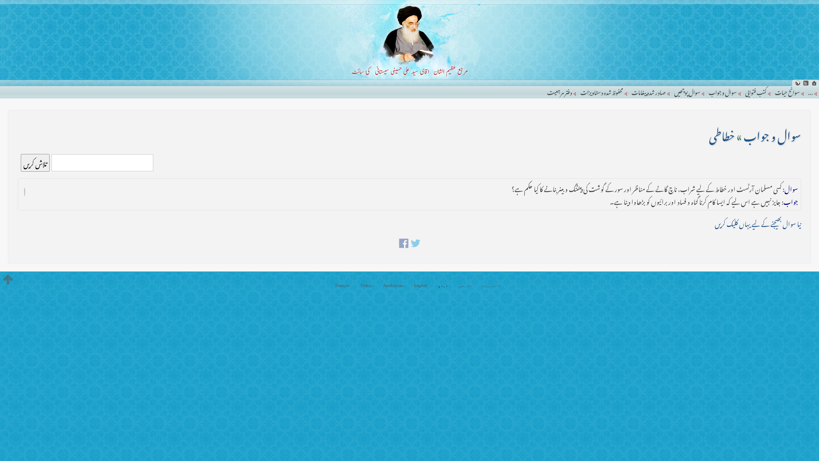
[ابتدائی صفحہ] (814, 83)
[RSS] (805, 83)
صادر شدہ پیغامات (649, 91)
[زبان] (797, 83)
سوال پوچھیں (687, 91)
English (420, 285)
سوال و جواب (723, 91)
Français (342, 285)
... (810, 91)
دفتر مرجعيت (559, 91)
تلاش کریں (35, 163)
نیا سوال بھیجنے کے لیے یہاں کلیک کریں (758, 222)
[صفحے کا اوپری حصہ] (8, 279)
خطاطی (722, 134)
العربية (491, 285)
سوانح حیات (787, 91)
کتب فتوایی (756, 91)
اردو (443, 285)
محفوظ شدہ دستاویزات (601, 91)
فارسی (465, 285)
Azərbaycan (393, 285)
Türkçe (366, 285)
